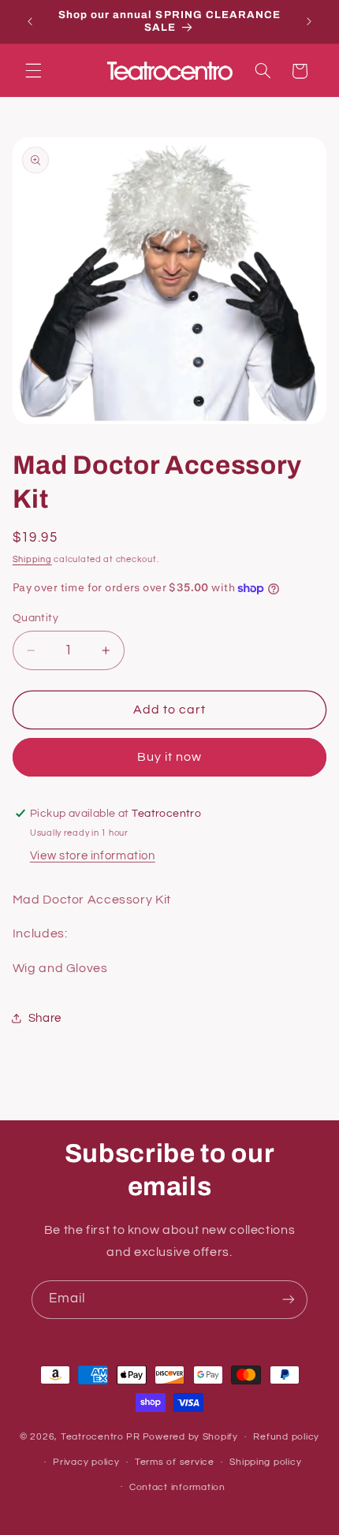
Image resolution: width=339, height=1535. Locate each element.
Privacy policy (86, 1462)
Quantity (35, 618)
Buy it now (170, 757)
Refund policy (286, 1437)
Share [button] (44, 1018)
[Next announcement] (309, 21)
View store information (92, 856)
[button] (33, 71)
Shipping (32, 559)
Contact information (177, 1487)
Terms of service (174, 1462)
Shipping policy (265, 1462)
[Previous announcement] (30, 21)
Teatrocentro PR (100, 1437)
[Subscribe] (288, 1299)
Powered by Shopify (190, 1437)
